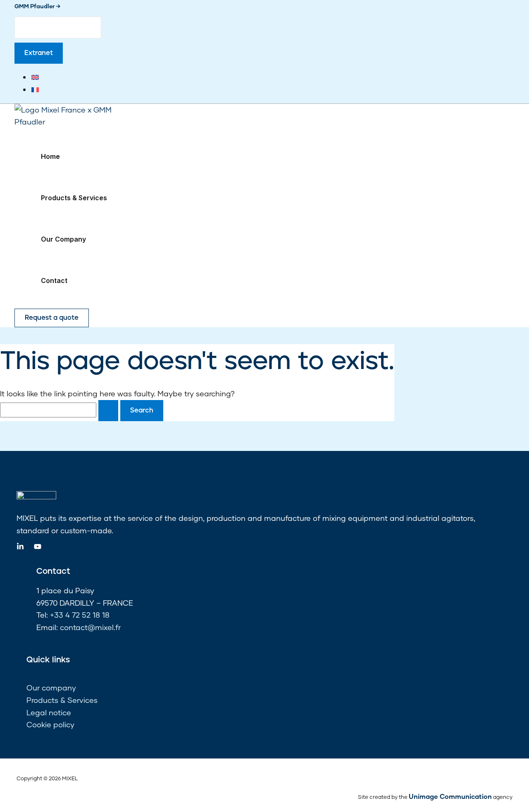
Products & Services (74, 198)
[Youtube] (37, 547)
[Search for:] (60, 409)
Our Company (63, 239)
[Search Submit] (108, 410)
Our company (51, 687)
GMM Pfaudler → (37, 6)
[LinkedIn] (20, 547)
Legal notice (48, 712)
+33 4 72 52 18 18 (80, 614)
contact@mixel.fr (90, 627)
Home (50, 156)
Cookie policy (50, 724)
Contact (54, 280)
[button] (38, 53)
